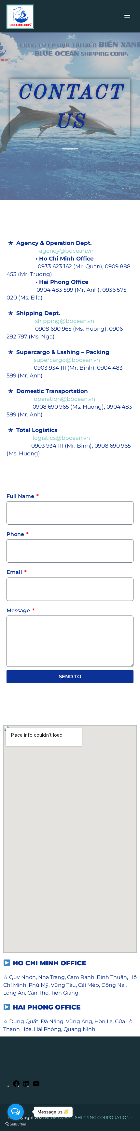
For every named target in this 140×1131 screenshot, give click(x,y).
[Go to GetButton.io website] (15, 1124)
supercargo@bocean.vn (53, 360)
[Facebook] (16, 1085)
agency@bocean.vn (50, 251)
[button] (127, 15)
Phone (16, 534)
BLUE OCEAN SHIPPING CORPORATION (87, 1117)
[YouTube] (36, 1085)
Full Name (21, 496)
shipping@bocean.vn (50, 321)
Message (19, 610)
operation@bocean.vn (51, 399)
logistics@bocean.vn (48, 438)
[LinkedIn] (26, 1085)
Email (15, 572)
